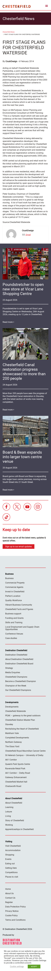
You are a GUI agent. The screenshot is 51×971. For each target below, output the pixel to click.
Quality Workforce (13, 600)
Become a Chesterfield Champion (20, 681)
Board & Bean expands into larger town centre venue (22, 457)
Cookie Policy (11, 915)
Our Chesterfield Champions (18, 690)
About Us (9, 893)
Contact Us (10, 898)
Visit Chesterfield (13, 846)
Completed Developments (17, 737)
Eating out (10, 863)
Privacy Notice (11, 911)
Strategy (9, 668)
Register (9, 902)
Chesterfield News (9, 32)
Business (9, 578)
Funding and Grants (14, 618)
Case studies (11, 638)
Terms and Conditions (15, 920)
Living (8, 816)
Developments (11, 706)
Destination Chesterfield (17, 6)
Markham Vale (12, 733)
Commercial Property (15, 583)
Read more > (8, 322)
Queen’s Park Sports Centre (17, 764)
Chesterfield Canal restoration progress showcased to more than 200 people (24, 371)
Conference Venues (14, 634)
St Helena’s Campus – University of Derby (24, 755)
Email (28, 235)
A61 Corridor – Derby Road (17, 773)
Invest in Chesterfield (14, 591)
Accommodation (13, 850)
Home (8, 889)
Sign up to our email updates (18, 546)
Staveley (9, 724)
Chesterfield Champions (16, 677)
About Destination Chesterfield (19, 659)
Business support (13, 613)
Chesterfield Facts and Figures (19, 609)
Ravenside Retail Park (15, 768)
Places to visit (11, 877)
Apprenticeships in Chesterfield (19, 829)
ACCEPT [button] (34, 966)
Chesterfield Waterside (15, 711)
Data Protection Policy (15, 906)
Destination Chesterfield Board (19, 663)
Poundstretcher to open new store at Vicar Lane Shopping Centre (23, 289)
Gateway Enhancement (16, 777)
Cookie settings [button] (17, 966)
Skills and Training (13, 622)
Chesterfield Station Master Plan (20, 720)
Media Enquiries (12, 672)
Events (8, 859)
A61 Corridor (11, 759)
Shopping (9, 855)
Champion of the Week (15, 685)
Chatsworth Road (13, 786)
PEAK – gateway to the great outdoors (22, 715)
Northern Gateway (13, 742)
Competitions (11, 872)
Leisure (8, 811)
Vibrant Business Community (18, 605)
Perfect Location (12, 596)
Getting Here (11, 868)
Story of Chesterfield (14, 820)
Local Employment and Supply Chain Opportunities (22, 628)
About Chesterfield (13, 803)
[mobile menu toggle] (46, 6)
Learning (9, 807)
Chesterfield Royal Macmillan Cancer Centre (25, 751)
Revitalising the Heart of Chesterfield (22, 729)
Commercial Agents (14, 587)
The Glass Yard (12, 746)
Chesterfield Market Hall (16, 782)
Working (9, 825)
